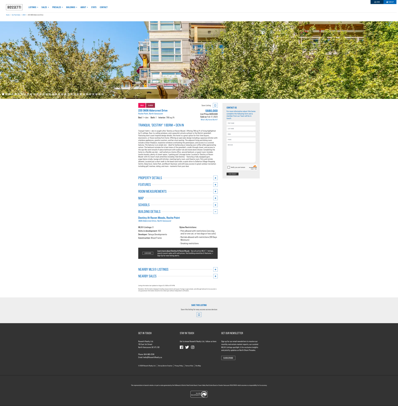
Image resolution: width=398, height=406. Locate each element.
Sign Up (391, 2)
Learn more (147, 253)
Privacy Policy (179, 366)
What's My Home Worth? (209, 120)
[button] (30, 60)
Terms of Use (189, 366)
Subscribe (228, 357)
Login (378, 2)
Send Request (233, 174)
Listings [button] (33, 7)
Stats (93, 7)
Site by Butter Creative (165, 366)
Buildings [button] (71, 7)
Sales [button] (44, 7)
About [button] (83, 7)
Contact (104, 7)
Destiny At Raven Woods (151, 217)
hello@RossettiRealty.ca (152, 357)
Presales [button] (56, 7)
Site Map (198, 366)
